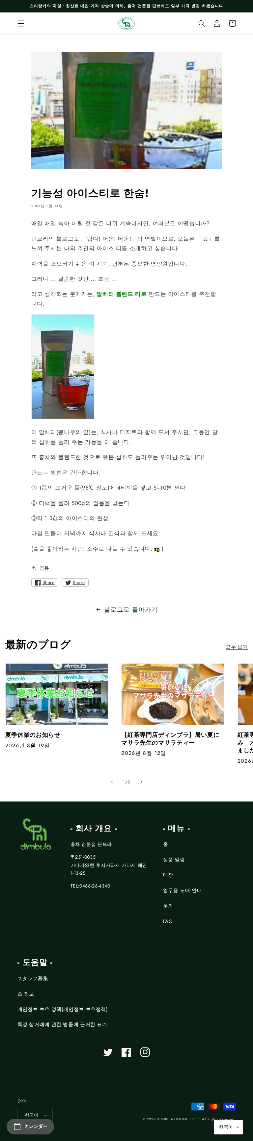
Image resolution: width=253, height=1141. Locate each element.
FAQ (168, 921)
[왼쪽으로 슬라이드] (111, 782)
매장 (168, 875)
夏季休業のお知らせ (33, 735)
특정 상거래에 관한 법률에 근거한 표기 (62, 1024)
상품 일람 (174, 859)
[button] (20, 23)
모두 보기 (237, 646)
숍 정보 (26, 994)
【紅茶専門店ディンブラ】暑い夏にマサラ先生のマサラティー (170, 739)
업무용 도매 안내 (182, 890)
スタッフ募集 (32, 978)
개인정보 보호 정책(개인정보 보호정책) (62, 1009)
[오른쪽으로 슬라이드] (141, 782)
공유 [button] (44, 568)
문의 (168, 906)
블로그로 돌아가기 (131, 609)
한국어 (32, 1115)
